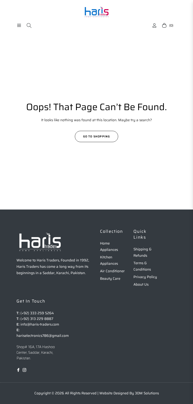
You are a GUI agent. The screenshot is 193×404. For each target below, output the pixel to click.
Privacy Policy (145, 277)
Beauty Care (110, 278)
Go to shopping (96, 136)
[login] (154, 25)
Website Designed (114, 393)
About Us (141, 284)
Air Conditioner (112, 271)
